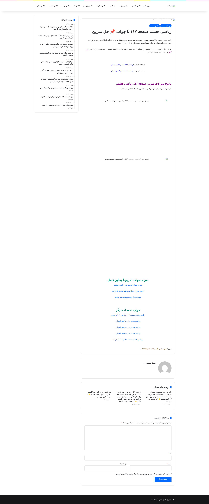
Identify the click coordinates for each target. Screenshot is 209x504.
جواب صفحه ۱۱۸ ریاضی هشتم (122, 64)
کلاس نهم (66, 6)
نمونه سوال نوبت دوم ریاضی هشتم (128, 297)
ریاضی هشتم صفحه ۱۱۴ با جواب (128, 321)
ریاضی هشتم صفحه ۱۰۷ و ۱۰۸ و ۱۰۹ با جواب (128, 315)
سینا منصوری (150, 363)
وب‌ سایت (123, 463)
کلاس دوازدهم (101, 6)
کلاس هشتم (54, 6)
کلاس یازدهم (87, 6)
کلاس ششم (136, 6)
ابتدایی (112, 6)
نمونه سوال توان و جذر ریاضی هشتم (128, 285)
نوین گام (147, 6)
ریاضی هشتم (166, 26)
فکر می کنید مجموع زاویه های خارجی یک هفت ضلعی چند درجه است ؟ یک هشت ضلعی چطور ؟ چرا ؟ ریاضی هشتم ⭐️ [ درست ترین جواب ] (159, 396)
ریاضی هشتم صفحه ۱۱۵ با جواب (128, 327)
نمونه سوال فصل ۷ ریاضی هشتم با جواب (128, 291)
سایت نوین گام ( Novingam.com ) (154, 349)
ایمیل (169, 463)
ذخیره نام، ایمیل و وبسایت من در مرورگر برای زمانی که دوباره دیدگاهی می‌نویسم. (143, 474)
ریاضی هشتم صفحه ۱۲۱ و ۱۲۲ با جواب (128, 340)
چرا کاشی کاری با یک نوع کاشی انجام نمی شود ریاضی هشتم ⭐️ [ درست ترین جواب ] (99, 394)
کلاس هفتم (41, 6)
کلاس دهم (76, 6)
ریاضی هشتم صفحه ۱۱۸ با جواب (128, 333)
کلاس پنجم (123, 6)
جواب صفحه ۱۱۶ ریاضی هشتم (122, 71)
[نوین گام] (171, 6)
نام (170, 453)
